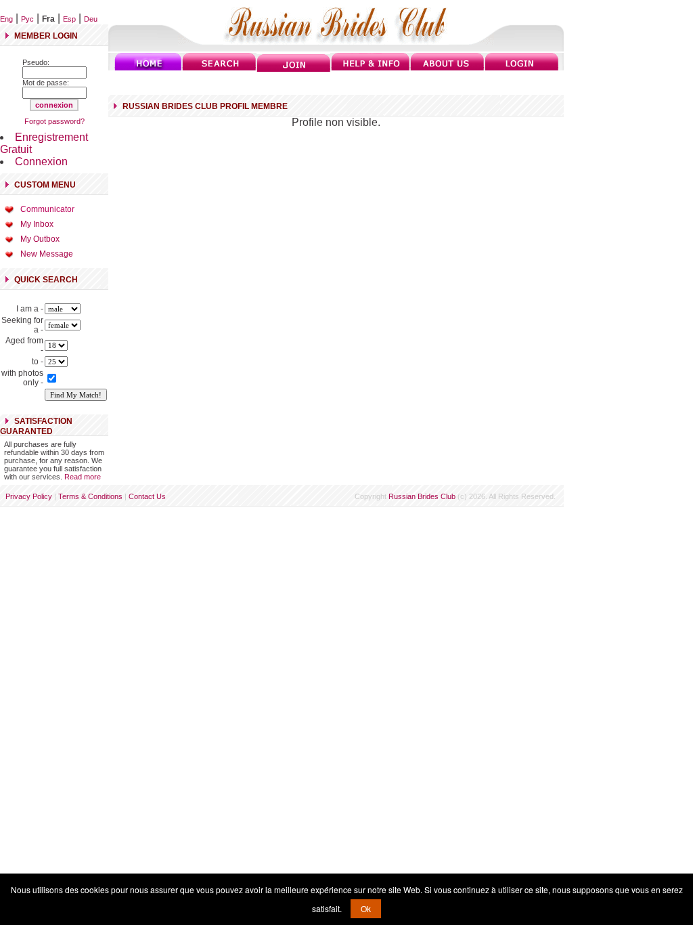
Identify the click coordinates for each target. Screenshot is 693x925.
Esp (69, 19)
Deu (90, 19)
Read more (82, 477)
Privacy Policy (28, 496)
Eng (6, 19)
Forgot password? (54, 121)
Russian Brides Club (421, 496)
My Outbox (40, 239)
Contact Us (147, 496)
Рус (27, 19)
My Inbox (36, 224)
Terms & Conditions (90, 496)
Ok (366, 908)
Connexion (41, 161)
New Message (46, 254)
